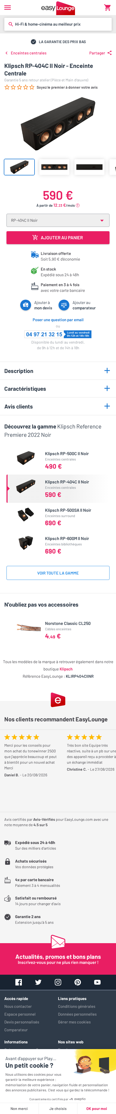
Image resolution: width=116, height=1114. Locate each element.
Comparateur (16, 1029)
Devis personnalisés (21, 1021)
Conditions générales (76, 1006)
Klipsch (66, 668)
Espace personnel (20, 1014)
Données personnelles (77, 1014)
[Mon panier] (107, 7)
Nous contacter (18, 1006)
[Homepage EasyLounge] (58, 7)
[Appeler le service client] (58, 334)
